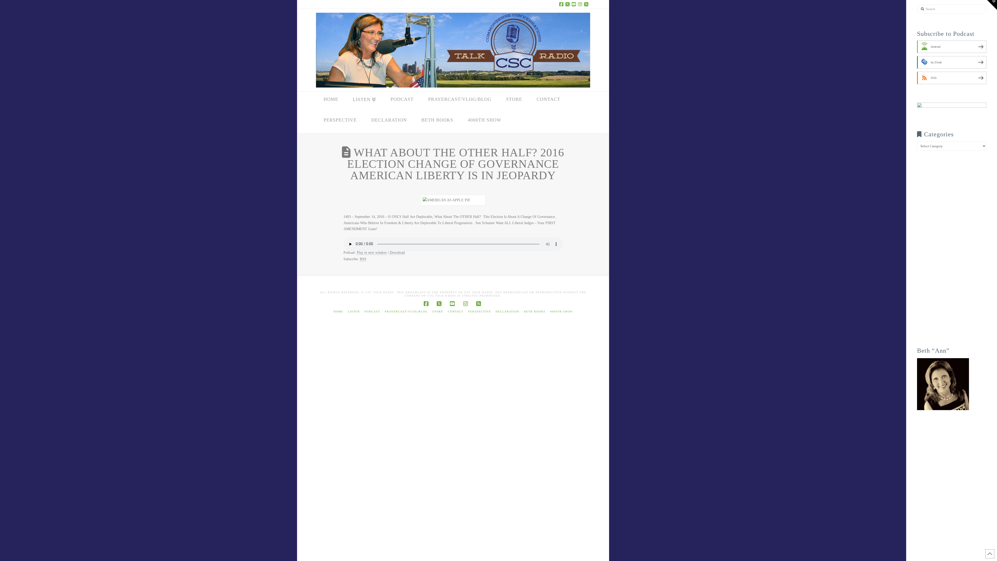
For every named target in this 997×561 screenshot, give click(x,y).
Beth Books (534, 311)
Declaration (507, 311)
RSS (363, 259)
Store (437, 311)
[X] (568, 4)
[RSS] (587, 4)
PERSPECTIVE (479, 311)
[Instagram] (581, 4)
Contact (455, 311)
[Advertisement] (951, 252)
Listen (354, 311)
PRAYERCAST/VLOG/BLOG (406, 311)
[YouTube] (574, 4)
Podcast (372, 311)
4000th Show (561, 311)
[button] (992, 5)
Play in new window (372, 253)
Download (397, 253)
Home (338, 311)
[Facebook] (562, 4)
